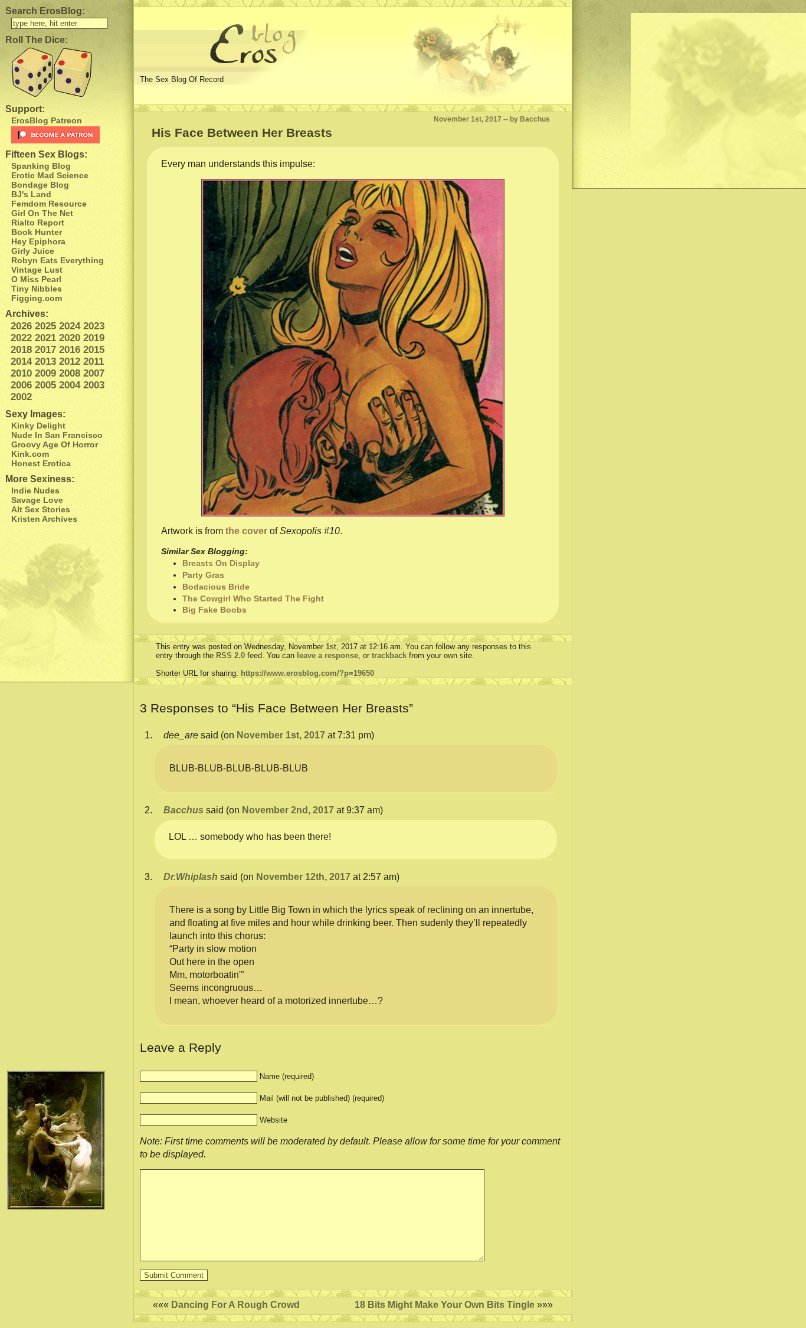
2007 (93, 373)
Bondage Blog (40, 184)
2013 (45, 361)
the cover (246, 531)
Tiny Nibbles (36, 288)
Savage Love (37, 500)
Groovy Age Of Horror (54, 444)
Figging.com (36, 298)
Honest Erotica (41, 463)
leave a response (327, 655)
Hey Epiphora (38, 241)
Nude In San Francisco (57, 435)
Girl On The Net (42, 213)
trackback (389, 655)
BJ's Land (31, 194)
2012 (69, 361)
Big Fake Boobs (214, 609)
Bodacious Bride (216, 586)
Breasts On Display (221, 563)
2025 (45, 326)
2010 (21, 373)
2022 (21, 338)
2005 (45, 385)
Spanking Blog (41, 166)
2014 (21, 361)
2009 (45, 373)
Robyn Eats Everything (57, 260)
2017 (45, 349)
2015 (93, 349)
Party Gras (203, 575)
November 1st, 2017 (281, 735)
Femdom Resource (49, 203)
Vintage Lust (37, 269)
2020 (69, 338)
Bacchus (183, 810)
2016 (69, 349)
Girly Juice (32, 251)
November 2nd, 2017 (288, 810)
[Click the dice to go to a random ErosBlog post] (66, 72)
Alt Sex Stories (40, 509)
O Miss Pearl (36, 279)
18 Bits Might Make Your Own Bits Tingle (445, 1305)
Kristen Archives (44, 519)
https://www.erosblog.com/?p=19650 (307, 673)
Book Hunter (36, 232)
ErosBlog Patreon (46, 120)
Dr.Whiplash (190, 877)
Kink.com (30, 454)
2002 (21, 397)
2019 (93, 338)
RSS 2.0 (230, 655)
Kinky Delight (38, 425)
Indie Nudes (35, 490)
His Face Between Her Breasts (242, 132)
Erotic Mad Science (50, 175)
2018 (21, 349)
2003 (93, 385)
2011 (93, 361)
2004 (69, 385)
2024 (69, 326)
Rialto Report (37, 222)
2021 (45, 338)
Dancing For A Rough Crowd (235, 1305)
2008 (69, 373)
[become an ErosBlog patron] (69, 134)
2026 (21, 326)
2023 (93, 326)
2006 (21, 385)
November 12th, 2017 (303, 877)
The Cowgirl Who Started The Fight (253, 598)
